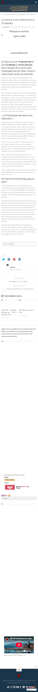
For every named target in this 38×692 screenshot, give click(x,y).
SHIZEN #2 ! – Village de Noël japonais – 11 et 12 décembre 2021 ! (8, 312)
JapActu (6, 27)
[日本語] (7, 495)
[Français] (5, 495)
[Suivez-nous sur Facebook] (14, 687)
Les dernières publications (25, 14)
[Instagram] (11, 687)
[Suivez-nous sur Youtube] (17, 687)
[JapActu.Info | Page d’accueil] (3, 2)
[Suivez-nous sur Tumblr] (20, 687)
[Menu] (36, 2)
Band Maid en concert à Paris (26, 311)
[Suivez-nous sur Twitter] (8, 687)
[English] (2, 495)
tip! (10, 487)
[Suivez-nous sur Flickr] (23, 687)
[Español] (9, 495)
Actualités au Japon (8, 14)
